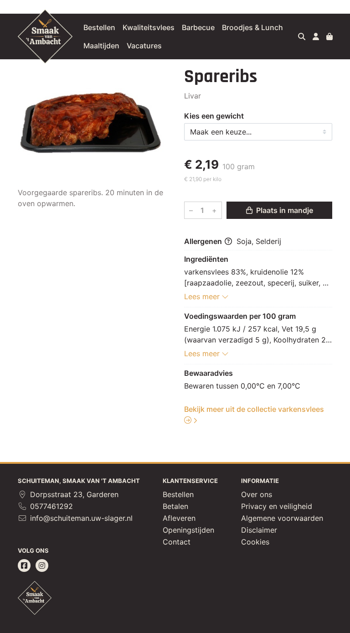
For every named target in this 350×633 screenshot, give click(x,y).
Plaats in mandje (283, 210)
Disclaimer (259, 529)
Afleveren (179, 518)
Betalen (175, 506)
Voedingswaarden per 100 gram (240, 316)
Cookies (255, 541)
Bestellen (99, 27)
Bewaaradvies (208, 373)
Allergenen (204, 241)
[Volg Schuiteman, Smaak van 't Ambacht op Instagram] (42, 565)
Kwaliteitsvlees (149, 27)
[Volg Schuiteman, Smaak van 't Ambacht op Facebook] (24, 565)
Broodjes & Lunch (252, 27)
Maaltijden (101, 45)
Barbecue (198, 27)
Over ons (256, 494)
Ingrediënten (206, 259)
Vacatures (144, 45)
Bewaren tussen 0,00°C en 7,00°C (242, 385)
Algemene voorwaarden (282, 518)
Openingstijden (188, 529)
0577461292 (50, 506)
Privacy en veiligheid (276, 506)
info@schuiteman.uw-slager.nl (80, 518)
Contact (176, 541)
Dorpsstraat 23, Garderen (73, 494)
